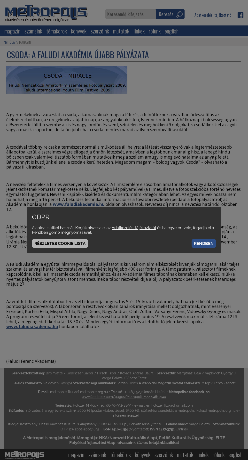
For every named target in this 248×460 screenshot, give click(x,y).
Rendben (204, 243)
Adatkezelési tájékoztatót (134, 228)
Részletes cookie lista (59, 243)
